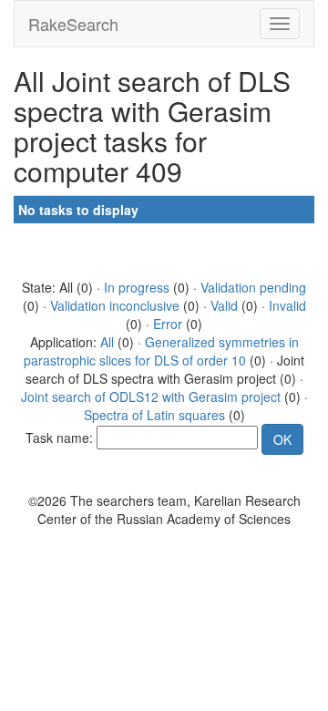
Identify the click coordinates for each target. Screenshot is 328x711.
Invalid (287, 305)
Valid (224, 305)
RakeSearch (73, 24)
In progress (136, 287)
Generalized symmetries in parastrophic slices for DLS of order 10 (161, 351)
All (107, 342)
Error (167, 323)
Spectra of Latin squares (154, 415)
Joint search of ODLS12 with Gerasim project (151, 396)
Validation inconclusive (114, 305)
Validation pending (253, 287)
